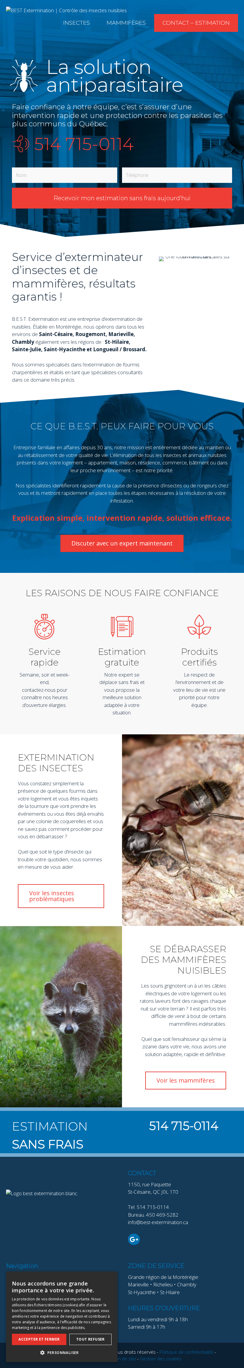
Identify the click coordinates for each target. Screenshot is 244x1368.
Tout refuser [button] (90, 1339)
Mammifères (126, 22)
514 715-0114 (84, 144)
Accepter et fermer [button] (39, 1339)
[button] (62, 1352)
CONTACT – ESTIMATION (196, 22)
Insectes (76, 22)
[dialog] (62, 1316)
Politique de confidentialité (186, 1352)
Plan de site (124, 1358)
